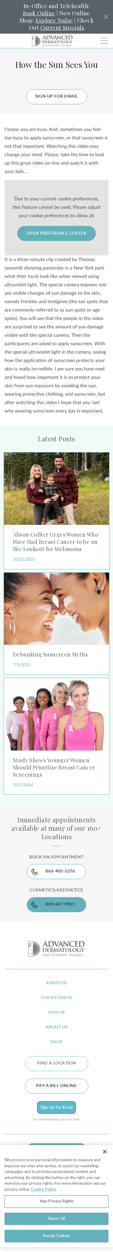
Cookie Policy (43, 1189)
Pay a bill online (56, 1086)
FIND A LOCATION (56, 1063)
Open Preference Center (56, 233)
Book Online (39, 13)
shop (56, 1042)
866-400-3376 (60, 871)
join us (56, 1012)
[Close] (104, 1151)
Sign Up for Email (56, 1107)
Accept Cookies (56, 1236)
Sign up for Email (56, 96)
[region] (56, 1196)
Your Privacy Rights (56, 1201)
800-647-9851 (60, 904)
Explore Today (54, 20)
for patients (56, 998)
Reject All (56, 1219)
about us (57, 1027)
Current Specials (62, 27)
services (56, 983)
